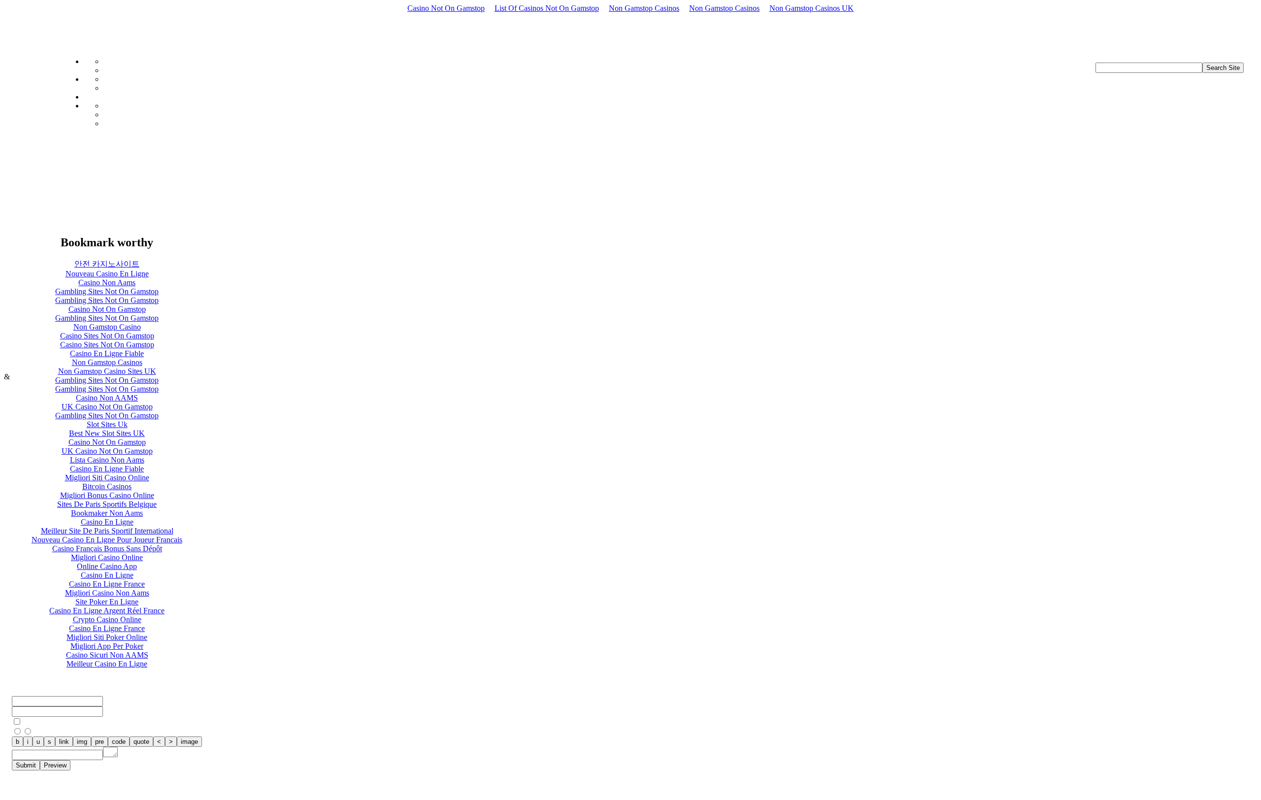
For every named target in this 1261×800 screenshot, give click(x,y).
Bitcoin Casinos (107, 486)
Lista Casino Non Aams (107, 460)
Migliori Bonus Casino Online (107, 495)
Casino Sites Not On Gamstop (107, 336)
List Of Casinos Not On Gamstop (547, 8)
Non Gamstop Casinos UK (811, 8)
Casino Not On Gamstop (446, 8)
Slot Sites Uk (107, 424)
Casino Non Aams (106, 282)
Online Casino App (107, 566)
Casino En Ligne (107, 522)
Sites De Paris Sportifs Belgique (107, 504)
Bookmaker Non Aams (107, 513)
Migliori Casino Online (107, 557)
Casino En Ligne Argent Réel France (107, 610)
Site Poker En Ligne (106, 602)
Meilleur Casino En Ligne (106, 664)
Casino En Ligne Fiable (107, 353)
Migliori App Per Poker (106, 646)
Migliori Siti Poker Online (106, 637)
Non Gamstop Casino (107, 327)
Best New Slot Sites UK (107, 433)
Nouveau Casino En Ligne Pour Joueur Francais (107, 539)
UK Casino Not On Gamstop (107, 406)
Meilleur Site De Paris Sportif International (107, 531)
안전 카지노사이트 (106, 264)
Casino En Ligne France (107, 584)
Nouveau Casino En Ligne (107, 273)
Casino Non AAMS (107, 398)
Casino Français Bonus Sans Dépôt (107, 548)
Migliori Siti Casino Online (107, 477)
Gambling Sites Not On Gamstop (107, 291)
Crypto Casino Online (107, 619)
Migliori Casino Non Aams (107, 593)
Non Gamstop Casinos (644, 8)
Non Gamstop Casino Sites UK (107, 371)
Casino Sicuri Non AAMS (107, 655)
